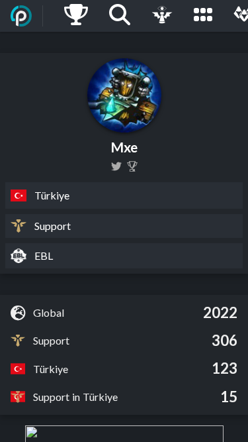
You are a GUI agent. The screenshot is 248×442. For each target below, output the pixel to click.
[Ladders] (76, 16)
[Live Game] (162, 16)
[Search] (120, 16)
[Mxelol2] (116, 166)
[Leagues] (203, 16)
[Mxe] (132, 166)
